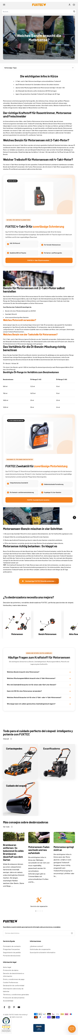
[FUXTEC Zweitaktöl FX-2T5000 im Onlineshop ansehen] (39, 435)
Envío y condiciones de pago (13, 979)
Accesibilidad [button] (8, 1001)
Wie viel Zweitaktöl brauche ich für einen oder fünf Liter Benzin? (31, 685)
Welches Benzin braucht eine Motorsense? (23, 672)
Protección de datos (10, 970)
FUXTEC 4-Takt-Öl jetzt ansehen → (39, 260)
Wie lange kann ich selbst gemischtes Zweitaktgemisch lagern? (31, 704)
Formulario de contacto (12, 946)
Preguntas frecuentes (11, 949)
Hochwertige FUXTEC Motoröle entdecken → (40, 581)
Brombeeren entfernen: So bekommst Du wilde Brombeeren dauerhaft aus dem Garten (13, 852)
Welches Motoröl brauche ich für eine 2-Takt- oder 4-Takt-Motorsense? (34, 697)
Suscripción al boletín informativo (42, 952)
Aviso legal (7, 967)
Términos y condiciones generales (16, 994)
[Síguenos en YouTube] (19, 1007)
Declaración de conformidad (13, 985)
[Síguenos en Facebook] (4, 1007)
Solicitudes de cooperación (40, 949)
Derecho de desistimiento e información (13, 974)
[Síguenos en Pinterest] (14, 1007)
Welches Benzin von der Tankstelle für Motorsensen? (30, 334)
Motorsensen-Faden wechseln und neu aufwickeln (38, 849)
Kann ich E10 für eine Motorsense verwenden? (24, 691)
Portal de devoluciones (11, 955)
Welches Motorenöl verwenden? (19, 320)
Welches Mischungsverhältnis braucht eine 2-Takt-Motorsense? (31, 678)
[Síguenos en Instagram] (9, 1007)
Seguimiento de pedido (12, 952)
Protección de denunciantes (13, 998)
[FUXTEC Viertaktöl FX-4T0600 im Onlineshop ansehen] (39, 196)
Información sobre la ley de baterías (13, 990)
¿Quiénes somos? (36, 946)
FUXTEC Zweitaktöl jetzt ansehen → (39, 500)
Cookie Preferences (10, 982)
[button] (39, 320)
